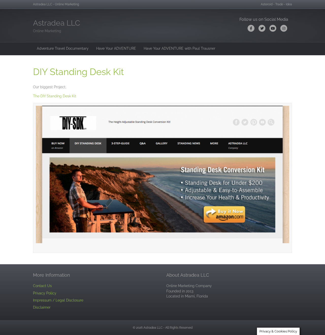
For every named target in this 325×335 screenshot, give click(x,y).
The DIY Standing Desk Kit (54, 96)
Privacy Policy (44, 293)
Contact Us (42, 286)
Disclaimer (42, 307)
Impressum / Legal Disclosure (58, 300)
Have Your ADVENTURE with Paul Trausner (179, 48)
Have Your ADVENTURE (116, 48)
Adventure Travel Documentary (63, 48)
